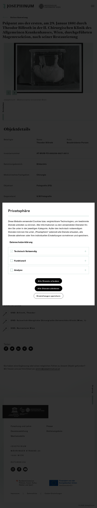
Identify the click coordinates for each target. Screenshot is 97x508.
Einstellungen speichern (48, 296)
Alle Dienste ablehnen (48, 288)
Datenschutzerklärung (21, 242)
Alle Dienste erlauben (48, 281)
